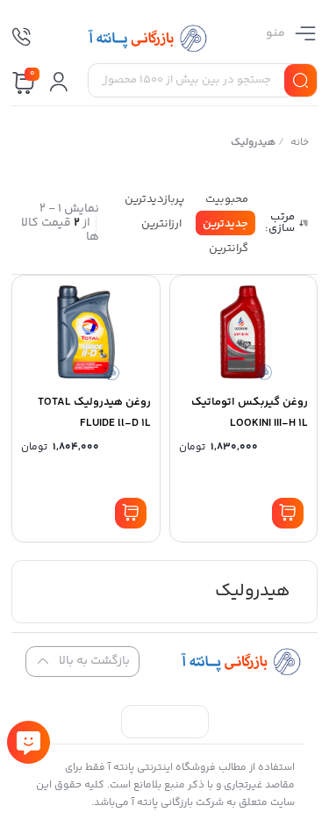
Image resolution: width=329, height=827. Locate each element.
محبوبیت (226, 199)
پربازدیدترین (154, 199)
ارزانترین (161, 224)
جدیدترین (225, 224)
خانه (299, 142)
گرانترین (228, 248)
